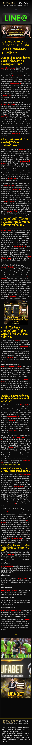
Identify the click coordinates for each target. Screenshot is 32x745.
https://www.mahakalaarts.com (10, 464)
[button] (16, 9)
